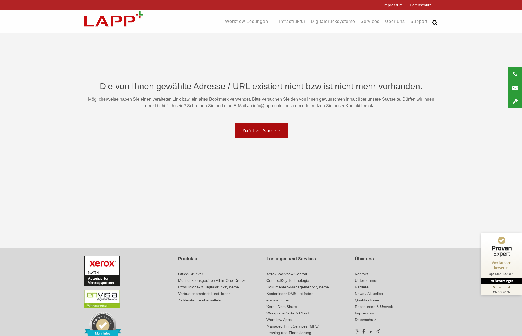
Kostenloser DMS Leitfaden (289, 293)
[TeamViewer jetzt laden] (515, 101)
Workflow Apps (279, 319)
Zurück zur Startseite (261, 130)
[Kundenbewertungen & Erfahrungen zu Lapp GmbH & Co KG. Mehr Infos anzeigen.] (102, 325)
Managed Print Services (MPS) (292, 326)
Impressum (393, 5)
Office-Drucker (190, 274)
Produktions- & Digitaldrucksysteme (208, 287)
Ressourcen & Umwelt (374, 306)
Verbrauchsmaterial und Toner (204, 293)
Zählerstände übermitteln (199, 300)
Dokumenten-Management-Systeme (297, 287)
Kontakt (361, 274)
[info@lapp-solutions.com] (515, 87)
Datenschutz (420, 5)
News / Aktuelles (369, 293)
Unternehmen (366, 280)
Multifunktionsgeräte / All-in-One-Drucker (213, 280)
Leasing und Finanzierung (288, 333)
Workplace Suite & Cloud (287, 313)
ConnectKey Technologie (287, 280)
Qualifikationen (367, 300)
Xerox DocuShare (281, 306)
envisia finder (277, 300)
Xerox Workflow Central (286, 274)
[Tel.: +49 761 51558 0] (515, 74)
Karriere (362, 287)
